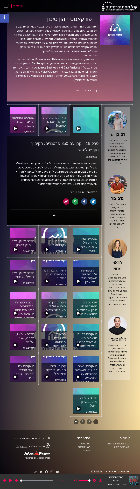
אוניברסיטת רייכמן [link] (122, 447)
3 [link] (82, 421)
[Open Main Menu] (6, 6)
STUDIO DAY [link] (96, 471)
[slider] (36, 480)
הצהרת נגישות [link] (84, 447)
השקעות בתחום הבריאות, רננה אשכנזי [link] (55, 274)
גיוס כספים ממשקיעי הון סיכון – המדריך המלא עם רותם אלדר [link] (86, 310)
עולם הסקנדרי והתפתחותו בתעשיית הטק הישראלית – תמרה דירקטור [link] (24, 310)
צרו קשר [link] (86, 450)
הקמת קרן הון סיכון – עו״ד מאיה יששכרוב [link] (56, 306)
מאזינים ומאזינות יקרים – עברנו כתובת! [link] (54, 121)
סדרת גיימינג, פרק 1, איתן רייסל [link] (88, 402)
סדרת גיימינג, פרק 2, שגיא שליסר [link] (25, 338)
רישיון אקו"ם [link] (21, 446)
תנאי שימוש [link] (85, 443)
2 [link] (89, 421)
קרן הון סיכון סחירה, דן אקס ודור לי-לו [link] (56, 370)
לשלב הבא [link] (76, 422)
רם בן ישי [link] (80, 90)
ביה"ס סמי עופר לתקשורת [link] (118, 443)
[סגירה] (54, 215)
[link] (4, 18)
